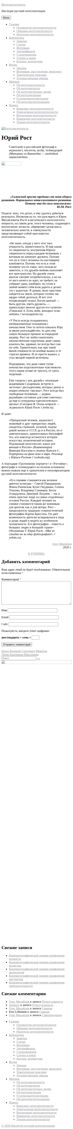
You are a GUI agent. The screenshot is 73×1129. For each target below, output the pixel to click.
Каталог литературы (29, 61)
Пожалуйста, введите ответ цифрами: (25, 630)
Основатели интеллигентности (36, 27)
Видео (13, 64)
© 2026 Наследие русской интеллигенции (28, 1125)
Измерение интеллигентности (35, 118)
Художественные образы (32, 78)
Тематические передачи (31, 74)
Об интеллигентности (30, 85)
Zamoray (14, 1005)
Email (4, 617)
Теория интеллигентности (33, 122)
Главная (47, 1008)
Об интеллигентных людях (33, 91)
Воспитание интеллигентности (36, 115)
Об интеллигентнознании (33, 101)
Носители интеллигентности (35, 34)
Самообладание (52, 1015)
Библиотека (16, 37)
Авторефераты (25, 51)
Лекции (21, 68)
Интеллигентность (13, 4)
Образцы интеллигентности (34, 31)
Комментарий (11, 579)
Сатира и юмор (26, 58)
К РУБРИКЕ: (36, 553)
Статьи (20, 44)
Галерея (14, 24)
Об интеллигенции (28, 95)
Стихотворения (26, 54)
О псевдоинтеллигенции (32, 98)
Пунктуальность (52, 1001)
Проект (13, 105)
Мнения (14, 81)
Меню (6, 17)
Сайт (4, 624)
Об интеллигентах (28, 88)
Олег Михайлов (62, 543)
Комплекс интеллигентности (35, 108)
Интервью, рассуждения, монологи (39, 71)
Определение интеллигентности (37, 112)
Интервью (23, 47)
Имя (4, 610)
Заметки (21, 41)
